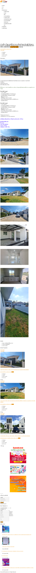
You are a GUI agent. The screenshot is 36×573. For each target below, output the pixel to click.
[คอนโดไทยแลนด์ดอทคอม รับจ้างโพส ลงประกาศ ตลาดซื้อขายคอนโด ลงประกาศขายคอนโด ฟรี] (3, 2)
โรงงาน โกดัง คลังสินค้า (7, 20)
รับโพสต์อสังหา (4, 26)
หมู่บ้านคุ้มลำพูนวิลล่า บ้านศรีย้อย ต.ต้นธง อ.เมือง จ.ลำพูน (9, 438)
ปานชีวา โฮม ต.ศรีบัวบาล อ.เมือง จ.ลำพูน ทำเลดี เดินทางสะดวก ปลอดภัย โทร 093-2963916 (14, 369)
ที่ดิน (4, 14)
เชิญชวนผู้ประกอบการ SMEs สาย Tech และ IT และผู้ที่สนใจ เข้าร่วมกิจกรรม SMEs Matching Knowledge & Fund (16, 534)
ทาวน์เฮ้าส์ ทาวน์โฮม (7, 17)
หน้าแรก (3, 5)
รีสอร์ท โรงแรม (6, 22)
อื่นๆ (4, 25)
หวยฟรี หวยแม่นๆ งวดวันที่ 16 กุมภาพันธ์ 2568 (8, 546)
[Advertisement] (18, 36)
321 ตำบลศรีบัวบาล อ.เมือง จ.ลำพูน (5, 49)
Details (13, 404)
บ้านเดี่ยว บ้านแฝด (6, 11)
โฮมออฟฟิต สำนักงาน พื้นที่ (7, 23)
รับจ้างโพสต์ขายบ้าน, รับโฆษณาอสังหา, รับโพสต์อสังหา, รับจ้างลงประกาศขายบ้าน (12, 551)
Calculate (2, 502)
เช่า (2, 8)
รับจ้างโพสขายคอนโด (5, 555)
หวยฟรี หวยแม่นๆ (4, 28)
